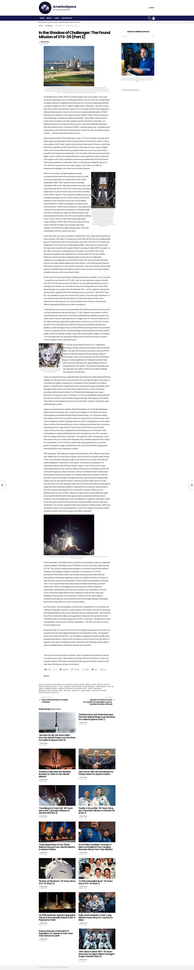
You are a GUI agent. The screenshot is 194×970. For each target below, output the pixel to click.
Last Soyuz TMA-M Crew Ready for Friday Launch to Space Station (96, 773)
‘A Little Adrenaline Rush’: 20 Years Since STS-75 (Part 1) (96, 882)
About (49, 18)
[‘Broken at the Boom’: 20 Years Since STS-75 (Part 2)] (57, 868)
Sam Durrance (89, 687)
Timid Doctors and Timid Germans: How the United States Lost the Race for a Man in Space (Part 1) (97, 717)
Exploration (67, 18)
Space (104, 691)
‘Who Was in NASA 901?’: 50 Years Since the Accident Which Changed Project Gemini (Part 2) (96, 954)
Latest (151, 8)
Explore (97, 691)
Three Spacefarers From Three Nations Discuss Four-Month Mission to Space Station (57, 847)
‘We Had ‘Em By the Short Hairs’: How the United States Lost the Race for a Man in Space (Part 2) (57, 737)
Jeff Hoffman (45, 685)
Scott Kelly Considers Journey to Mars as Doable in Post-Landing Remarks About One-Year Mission (96, 847)
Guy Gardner (65, 687)
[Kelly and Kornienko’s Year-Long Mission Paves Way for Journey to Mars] (97, 902)
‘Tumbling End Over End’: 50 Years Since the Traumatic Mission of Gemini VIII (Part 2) (56, 810)
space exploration (67, 689)
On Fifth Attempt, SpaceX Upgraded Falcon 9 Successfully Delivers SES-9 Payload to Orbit (57, 917)
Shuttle (55, 693)
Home (42, 18)
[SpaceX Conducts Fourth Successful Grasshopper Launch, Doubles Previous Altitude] (191, 485)
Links (57, 18)
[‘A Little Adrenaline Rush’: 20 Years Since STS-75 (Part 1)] (97, 868)
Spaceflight (82, 689)
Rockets (76, 691)
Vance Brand (79, 685)
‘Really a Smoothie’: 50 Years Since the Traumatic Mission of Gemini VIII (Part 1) (96, 810)
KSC (61, 691)
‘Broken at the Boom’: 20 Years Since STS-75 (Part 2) (57, 882)
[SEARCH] (149, 18)
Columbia (57, 685)
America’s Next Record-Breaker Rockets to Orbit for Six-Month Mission (55, 774)
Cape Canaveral (95, 689)
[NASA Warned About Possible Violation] (2, 485)
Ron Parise (102, 687)
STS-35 (110, 687)
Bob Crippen (45, 687)
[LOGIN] (153, 18)
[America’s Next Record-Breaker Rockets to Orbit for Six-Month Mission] (57, 759)
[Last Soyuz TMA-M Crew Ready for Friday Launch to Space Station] (97, 759)
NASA (42, 689)
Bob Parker (77, 687)
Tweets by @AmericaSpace (130, 90)
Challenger (67, 685)
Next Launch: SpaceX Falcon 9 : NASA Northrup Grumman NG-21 (59, 22)
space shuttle (104, 685)
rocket (68, 691)
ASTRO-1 (55, 687)
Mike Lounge (91, 685)
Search (153, 37)
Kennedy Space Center (49, 691)
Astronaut (86, 691)
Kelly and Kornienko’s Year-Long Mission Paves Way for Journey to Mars (96, 917)
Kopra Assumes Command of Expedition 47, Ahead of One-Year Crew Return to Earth (56, 933)
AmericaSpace (51, 689)
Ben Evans (56, 709)
